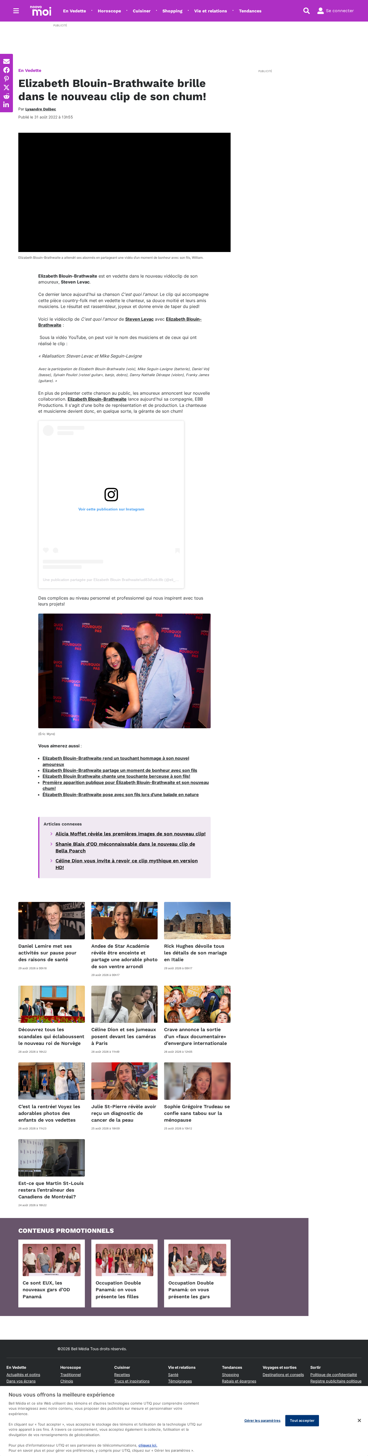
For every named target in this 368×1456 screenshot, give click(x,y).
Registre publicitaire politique (336, 1381)
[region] (184, 1421)
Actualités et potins (23, 1374)
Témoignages (180, 1381)
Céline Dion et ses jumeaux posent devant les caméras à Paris (123, 1036)
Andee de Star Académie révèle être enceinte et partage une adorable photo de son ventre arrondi (124, 956)
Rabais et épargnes (239, 1381)
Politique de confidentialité (333, 1374)
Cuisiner (142, 10)
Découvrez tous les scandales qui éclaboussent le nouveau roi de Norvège (51, 1036)
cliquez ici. (147, 1445)
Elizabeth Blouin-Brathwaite (97, 399)
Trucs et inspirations (132, 1381)
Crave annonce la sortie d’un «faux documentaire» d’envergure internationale (195, 1036)
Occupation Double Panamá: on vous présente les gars (191, 1289)
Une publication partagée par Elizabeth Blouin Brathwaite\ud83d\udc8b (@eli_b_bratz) (116, 580)
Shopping (172, 10)
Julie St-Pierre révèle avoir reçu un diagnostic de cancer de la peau (123, 1113)
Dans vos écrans (21, 1381)
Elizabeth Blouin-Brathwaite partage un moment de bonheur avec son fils (120, 770)
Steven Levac (139, 319)
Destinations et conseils (283, 1374)
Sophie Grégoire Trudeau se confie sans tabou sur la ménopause (197, 1113)
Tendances (250, 10)
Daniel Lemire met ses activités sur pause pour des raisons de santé (47, 952)
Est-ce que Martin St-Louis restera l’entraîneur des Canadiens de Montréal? (51, 1189)
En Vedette (74, 10)
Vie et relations (210, 10)
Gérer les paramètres (262, 1420)
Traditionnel (70, 1374)
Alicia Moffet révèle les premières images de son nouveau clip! (130, 833)
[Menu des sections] (16, 10)
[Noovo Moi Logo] (40, 11)
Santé (173, 1374)
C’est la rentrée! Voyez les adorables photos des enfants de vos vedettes (49, 1113)
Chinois (66, 1381)
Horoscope (109, 10)
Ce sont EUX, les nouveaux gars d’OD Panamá (46, 1289)
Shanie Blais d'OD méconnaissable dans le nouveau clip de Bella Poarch (125, 847)
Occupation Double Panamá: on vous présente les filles (118, 1289)
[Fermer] (359, 1420)
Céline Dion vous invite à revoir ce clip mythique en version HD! (126, 864)
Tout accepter (302, 1420)
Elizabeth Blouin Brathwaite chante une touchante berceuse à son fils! (116, 776)
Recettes (122, 1374)
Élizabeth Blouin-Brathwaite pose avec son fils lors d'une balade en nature (121, 794)
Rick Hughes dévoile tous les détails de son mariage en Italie (195, 952)
